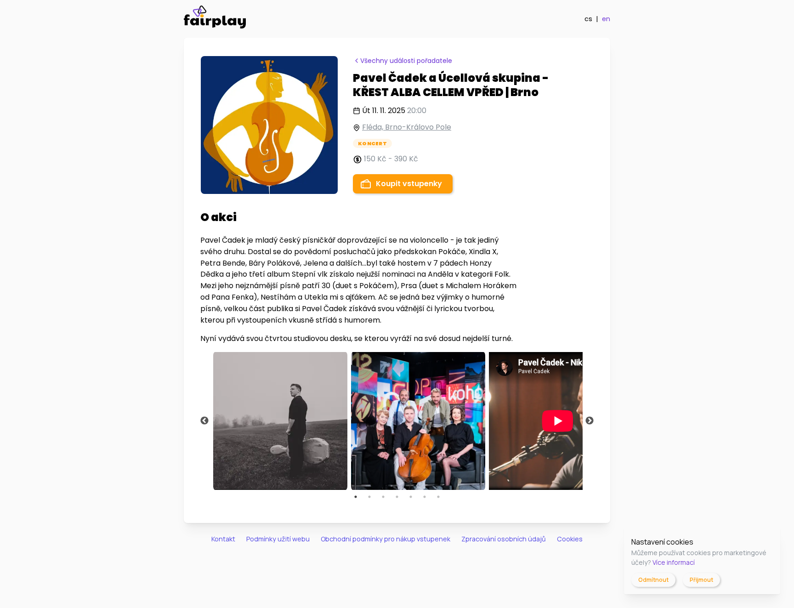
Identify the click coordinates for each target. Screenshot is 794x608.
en (606, 18)
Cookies (570, 538)
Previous (204, 421)
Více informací (673, 562)
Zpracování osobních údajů (503, 538)
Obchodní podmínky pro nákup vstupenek (385, 538)
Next (589, 421)
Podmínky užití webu (278, 538)
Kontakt (223, 538)
